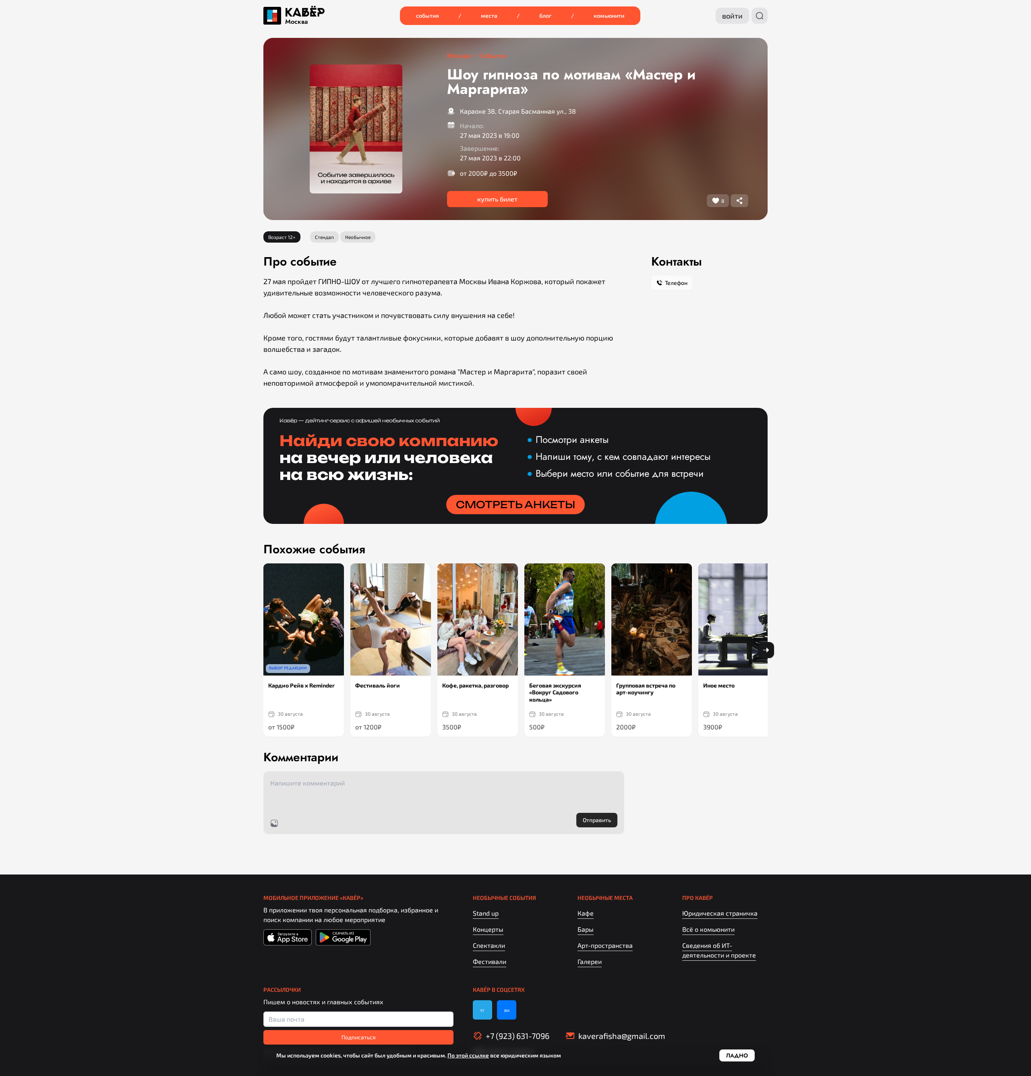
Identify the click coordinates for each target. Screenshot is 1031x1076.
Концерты (488, 929)
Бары (586, 929)
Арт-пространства (605, 945)
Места (489, 15)
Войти (732, 15)
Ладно (737, 1055)
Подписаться (359, 1037)
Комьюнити (609, 15)
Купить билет (497, 199)
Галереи (590, 961)
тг (482, 1010)
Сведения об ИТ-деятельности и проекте (719, 950)
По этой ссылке (468, 1055)
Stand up (486, 913)
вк (506, 1010)
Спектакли (489, 945)
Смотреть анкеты (515, 505)
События (427, 15)
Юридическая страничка (720, 913)
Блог (545, 15)
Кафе (586, 913)
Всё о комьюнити (708, 929)
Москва (296, 22)
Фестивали (489, 961)
